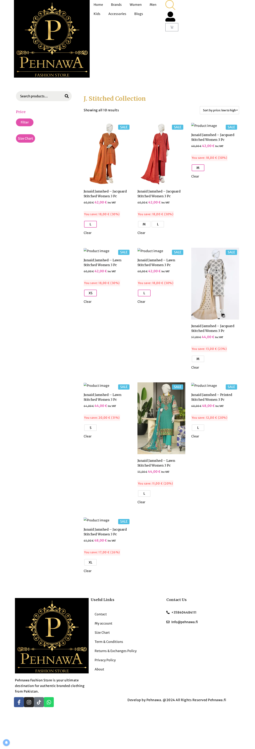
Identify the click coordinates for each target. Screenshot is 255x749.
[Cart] (171, 27)
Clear (87, 233)
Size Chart (25, 138)
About (99, 669)
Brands (116, 5)
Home (98, 5)
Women (136, 5)
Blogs (138, 14)
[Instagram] (29, 702)
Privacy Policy (105, 660)
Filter (25, 122)
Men (153, 5)
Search (67, 96)
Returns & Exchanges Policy (116, 651)
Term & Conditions (109, 642)
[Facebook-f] (19, 702)
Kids (97, 14)
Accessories (117, 14)
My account (103, 623)
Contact (101, 614)
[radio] (90, 224)
